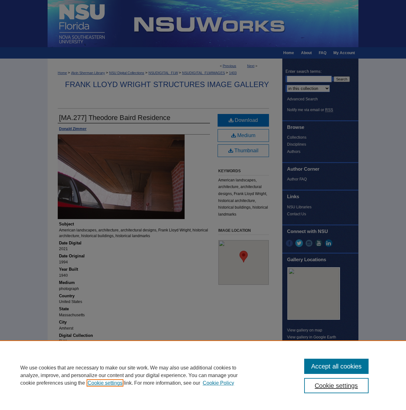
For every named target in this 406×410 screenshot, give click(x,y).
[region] (203, 375)
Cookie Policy (218, 383)
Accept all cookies (336, 366)
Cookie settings (105, 383)
